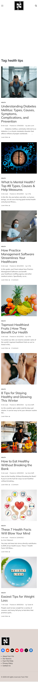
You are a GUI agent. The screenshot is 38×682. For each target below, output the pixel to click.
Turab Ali (30, 605)
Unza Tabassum (8, 540)
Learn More (5, 137)
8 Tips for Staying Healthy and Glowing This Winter (16, 396)
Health (3, 102)
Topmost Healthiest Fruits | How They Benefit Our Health (15, 328)
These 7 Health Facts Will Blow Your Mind (16, 531)
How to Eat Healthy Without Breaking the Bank (16, 465)
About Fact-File (8, 656)
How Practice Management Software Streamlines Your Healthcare (17, 255)
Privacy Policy (8, 663)
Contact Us (7, 666)
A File (29, 194)
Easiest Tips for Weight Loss (17, 598)
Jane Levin (30, 125)
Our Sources (7, 659)
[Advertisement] (19, 33)
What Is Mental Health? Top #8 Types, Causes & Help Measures (18, 186)
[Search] (36, 5)
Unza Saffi (30, 405)
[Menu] (2, 5)
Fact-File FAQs (8, 661)
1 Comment (14, 280)
